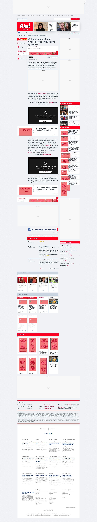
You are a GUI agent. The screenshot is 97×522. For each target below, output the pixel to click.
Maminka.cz (38, 15)
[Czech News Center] (51, 433)
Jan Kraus (46, 415)
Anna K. (25, 413)
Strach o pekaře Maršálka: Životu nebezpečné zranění (54, 449)
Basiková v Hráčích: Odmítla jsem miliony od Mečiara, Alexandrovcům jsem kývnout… (73, 154)
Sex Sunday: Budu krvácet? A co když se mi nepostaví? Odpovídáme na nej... (42, 480)
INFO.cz (26, 443)
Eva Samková (25, 414)
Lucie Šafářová (28, 418)
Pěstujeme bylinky (65, 253)
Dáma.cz (44, 15)
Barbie (50, 494)
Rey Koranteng (49, 419)
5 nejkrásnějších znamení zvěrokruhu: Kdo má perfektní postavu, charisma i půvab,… (72, 177)
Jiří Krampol (23, 416)
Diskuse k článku (33, 238)
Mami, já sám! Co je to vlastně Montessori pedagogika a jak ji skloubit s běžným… (73, 143)
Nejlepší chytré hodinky (40, 458)
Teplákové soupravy (52, 499)
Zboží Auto (37, 502)
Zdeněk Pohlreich (20, 421)
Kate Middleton (55, 416)
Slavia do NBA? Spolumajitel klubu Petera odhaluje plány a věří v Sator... (28, 498)
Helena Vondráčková (64, 414)
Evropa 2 (63, 497)
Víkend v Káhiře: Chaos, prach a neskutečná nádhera (27, 481)
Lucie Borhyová (22, 418)
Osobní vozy (38, 494)
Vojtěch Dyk (71, 420)
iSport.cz (54, 15)
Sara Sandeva (60, 419)
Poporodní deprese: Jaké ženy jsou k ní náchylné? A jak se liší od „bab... (55, 480)
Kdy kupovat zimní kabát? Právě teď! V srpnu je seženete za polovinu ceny (72, 183)
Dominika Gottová (74, 413)
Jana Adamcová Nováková (53, 415)
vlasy (45, 235)
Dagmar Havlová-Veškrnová (50, 413)
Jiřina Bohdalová (29, 416)
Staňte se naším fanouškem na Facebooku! (43, 229)
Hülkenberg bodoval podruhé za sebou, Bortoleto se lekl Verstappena (28, 466)
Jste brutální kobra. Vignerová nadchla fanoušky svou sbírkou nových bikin (73, 166)
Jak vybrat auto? (38, 504)
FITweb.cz (65, 15)
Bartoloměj (73, 32)
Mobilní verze (53, 429)
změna (41, 235)
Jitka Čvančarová (36, 416)
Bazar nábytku (51, 503)
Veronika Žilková (65, 420)
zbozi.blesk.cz (38, 497)
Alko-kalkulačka (25, 458)
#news (46, 475)
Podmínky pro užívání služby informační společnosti (47, 514)
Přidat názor (42, 268)
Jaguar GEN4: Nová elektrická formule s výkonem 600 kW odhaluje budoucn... (68, 479)
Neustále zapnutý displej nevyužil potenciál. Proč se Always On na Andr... (41, 463)
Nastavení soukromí (30, 515)
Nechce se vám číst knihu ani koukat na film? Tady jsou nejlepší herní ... (68, 481)
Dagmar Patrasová (59, 413)
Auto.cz (60, 15)
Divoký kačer (31, 475)
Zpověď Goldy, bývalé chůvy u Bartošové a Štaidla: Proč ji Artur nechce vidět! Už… (73, 132)
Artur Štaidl (37, 413)
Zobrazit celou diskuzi (54, 268)
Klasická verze (44, 429)
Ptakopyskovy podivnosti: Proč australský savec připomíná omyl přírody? (67, 483)
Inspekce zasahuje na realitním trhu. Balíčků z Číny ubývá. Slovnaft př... (55, 466)
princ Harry (32, 421)
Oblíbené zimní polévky (66, 458)
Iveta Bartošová (30, 415)
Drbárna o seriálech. (66, 255)
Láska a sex (22, 54)
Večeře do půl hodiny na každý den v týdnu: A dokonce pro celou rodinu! (68, 462)
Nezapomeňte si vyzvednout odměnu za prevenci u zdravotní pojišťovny (55, 484)
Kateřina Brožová (62, 416)
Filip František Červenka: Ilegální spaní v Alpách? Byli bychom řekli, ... (28, 479)
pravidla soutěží (47, 408)
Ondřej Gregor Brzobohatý (30, 419)
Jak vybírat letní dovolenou (67, 444)
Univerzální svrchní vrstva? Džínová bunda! (68, 451)
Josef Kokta (42, 416)
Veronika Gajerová (58, 420)
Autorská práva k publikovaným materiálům (31, 514)
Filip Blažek (37, 414)
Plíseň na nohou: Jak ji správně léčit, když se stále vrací (55, 482)
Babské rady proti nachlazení (54, 476)
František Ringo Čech (43, 414)
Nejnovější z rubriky (66, 103)
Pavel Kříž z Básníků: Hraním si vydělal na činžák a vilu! (72, 170)
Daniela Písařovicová (67, 413)
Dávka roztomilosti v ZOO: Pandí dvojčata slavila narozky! (54, 451)
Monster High (51, 493)
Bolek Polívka (41, 413)
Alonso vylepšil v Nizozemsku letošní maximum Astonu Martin (28, 462)
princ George (26, 421)
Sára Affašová (55, 419)
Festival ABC (69, 476)
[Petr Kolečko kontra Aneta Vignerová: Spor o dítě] (64, 26)
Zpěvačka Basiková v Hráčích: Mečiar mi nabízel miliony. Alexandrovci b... (28, 496)
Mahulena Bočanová (48, 418)
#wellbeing (42, 475)
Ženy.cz (49, 15)
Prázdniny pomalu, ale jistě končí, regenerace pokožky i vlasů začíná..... (68, 446)
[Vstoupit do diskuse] (33, 132)
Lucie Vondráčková (35, 418)
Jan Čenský (42, 415)
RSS (52, 510)
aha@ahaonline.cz (48, 404)
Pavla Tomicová (38, 419)
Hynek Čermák (71, 414)
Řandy (51, 102)
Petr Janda (44, 419)
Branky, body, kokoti (30, 492)
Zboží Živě (37, 493)
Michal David (72, 418)
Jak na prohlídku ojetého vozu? (41, 498)
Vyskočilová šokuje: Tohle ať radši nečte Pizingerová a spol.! (47, 189)
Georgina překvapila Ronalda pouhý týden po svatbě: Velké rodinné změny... (41, 450)
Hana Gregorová (51, 414)
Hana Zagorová (57, 414)
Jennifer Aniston (47, 154)
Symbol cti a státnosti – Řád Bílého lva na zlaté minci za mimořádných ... (55, 464)
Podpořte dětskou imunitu (54, 475)
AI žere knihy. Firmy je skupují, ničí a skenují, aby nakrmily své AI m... (41, 465)
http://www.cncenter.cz (49, 406)
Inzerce (45, 510)
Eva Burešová (20, 414)
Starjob (63, 492)
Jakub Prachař (36, 415)
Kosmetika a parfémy (52, 498)
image (55, 235)
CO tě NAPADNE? (65, 256)
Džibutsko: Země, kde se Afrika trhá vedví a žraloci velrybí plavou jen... (28, 483)
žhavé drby (37, 235)
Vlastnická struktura (38, 515)
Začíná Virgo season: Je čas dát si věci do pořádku (41, 482)
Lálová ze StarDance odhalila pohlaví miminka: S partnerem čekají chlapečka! (73, 137)
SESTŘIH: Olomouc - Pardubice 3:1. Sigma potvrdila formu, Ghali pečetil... (28, 500)
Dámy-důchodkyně (65, 245)
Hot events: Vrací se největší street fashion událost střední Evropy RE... (41, 478)
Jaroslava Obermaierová (69, 415)
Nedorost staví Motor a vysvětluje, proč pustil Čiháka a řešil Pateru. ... (41, 445)
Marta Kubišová (61, 418)
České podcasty (65, 493)
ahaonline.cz (69, 404)
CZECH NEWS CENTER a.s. (40, 512)
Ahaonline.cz (19, 35)
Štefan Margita (73, 419)
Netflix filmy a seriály (26, 476)
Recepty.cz (32, 15)
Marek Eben (55, 418)
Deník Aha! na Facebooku (19, 32)
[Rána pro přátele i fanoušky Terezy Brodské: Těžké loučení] (41, 26)
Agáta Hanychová (20, 413)
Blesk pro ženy (24, 15)
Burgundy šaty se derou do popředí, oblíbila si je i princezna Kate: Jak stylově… (73, 149)
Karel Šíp (50, 416)
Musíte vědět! (23, 51)
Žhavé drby (22, 43)
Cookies (71, 514)
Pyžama (50, 497)
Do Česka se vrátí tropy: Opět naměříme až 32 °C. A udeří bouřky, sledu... (28, 447)
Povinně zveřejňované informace (64, 515)
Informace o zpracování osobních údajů (62, 514)
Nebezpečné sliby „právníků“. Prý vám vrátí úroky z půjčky (53, 365)
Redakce (49, 510)
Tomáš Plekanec (38, 420)
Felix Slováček (31, 414)
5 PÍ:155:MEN (64, 265)
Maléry (24, 35)
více (76, 15)
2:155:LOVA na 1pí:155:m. (67, 263)
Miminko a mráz (71, 443)
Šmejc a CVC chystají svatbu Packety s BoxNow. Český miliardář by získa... (55, 462)
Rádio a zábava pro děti (66, 494)
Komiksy (64, 476)
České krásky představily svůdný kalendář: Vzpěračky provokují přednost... (27, 450)
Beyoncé (30, 152)
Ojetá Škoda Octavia (39, 503)
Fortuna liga (25, 493)
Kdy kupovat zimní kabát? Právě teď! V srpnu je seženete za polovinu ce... (68, 449)
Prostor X (24, 492)
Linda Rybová (73, 416)
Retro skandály (23, 58)
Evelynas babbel (65, 261)
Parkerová (48, 145)
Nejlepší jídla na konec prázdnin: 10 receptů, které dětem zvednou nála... (68, 464)
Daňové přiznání (52, 458)
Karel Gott (46, 416)
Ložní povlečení (51, 502)
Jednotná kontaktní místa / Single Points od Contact (50, 515)
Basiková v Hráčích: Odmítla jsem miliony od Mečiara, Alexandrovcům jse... (27, 445)
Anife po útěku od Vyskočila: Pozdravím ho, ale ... (47, 129)
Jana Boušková (62, 415)
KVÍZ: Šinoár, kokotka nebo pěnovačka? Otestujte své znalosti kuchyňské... (68, 466)
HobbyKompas (38, 499)
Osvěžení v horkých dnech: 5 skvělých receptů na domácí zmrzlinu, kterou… (72, 160)
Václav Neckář (44, 420)
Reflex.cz (71, 15)
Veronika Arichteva (50, 420)
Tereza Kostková (31, 420)
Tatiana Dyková (25, 420)
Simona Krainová (67, 419)
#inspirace (38, 475)
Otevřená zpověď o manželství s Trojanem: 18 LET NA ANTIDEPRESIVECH (54, 447)
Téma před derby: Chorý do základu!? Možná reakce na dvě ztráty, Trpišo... (42, 447)
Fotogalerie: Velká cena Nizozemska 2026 (28, 464)
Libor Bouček (68, 416)
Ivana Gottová (24, 415)
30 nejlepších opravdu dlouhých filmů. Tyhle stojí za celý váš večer (42, 468)
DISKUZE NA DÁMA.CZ (65, 242)
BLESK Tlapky (25, 475)
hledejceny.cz (38, 492)
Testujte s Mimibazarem (53, 492)
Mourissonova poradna (66, 475)
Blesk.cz (18, 15)
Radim (78, 32)
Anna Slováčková (31, 413)
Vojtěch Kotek (76, 420)
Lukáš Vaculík (41, 418)
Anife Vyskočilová (42, 93)
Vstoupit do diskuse (53, 57)
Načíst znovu (45, 121)
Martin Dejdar (66, 418)
